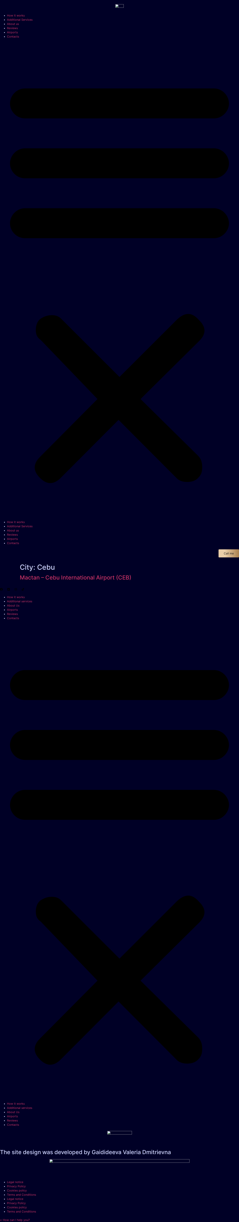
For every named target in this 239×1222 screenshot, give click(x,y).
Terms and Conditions (21, 1194)
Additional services (19, 601)
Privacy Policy (16, 1186)
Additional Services (20, 19)
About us (13, 24)
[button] (119, 279)
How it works (16, 15)
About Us (13, 605)
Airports (12, 32)
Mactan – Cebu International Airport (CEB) (75, 577)
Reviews (12, 28)
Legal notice (15, 1182)
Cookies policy (17, 1190)
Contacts (13, 36)
